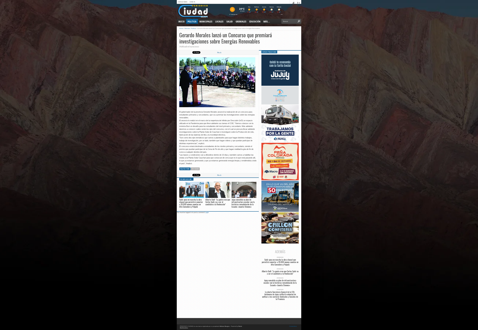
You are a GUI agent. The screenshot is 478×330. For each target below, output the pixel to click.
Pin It (219, 53)
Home (181, 28)
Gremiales (241, 21)
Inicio (181, 21)
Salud (229, 21)
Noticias (187, 28)
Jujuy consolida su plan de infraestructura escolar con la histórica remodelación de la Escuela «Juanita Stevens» (243, 203)
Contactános (293, 326)
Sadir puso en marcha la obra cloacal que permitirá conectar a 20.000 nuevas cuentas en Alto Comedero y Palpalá (191, 203)
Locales (219, 21)
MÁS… (266, 21)
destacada (195, 169)
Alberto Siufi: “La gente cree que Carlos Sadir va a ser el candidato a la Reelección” (217, 202)
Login (207, 212)
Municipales (205, 21)
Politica (192, 21)
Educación (254, 21)
